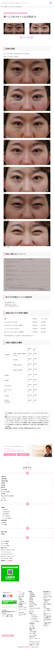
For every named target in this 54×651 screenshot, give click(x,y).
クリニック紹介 (22, 593)
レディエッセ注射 (5, 545)
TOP (1, 6)
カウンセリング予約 (10, 454)
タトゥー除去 (4, 524)
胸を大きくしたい (47, 613)
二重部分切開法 (4, 480)
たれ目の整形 (4, 489)
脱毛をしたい (46, 625)
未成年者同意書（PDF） (8, 635)
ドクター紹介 (21, 594)
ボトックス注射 (4, 543)
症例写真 (5, 6)
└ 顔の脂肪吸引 (33, 614)
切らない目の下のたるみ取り (7, 495)
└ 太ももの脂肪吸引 (34, 619)
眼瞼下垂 (3, 487)
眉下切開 (3, 493)
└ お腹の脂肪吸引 (33, 618)
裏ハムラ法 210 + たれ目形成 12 (15, 6)
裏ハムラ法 (3, 500)
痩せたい (45, 607)
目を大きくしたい (47, 594)
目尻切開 (3, 485)
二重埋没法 (3, 476)
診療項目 (30, 591)
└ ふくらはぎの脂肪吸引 (35, 621)
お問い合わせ (23, 454)
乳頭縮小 (3, 534)
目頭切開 (3, 483)
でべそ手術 (3, 522)
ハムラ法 (3, 498)
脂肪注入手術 (4, 547)
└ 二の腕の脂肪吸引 (34, 616)
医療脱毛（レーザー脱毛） (7, 560)
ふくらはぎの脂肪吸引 (7, 518)
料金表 (20, 598)
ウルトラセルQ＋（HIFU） (7, 558)
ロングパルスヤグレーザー (7, 554)
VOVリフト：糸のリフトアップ (8, 549)
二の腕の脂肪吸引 (6, 511)
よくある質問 (21, 601)
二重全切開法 (4, 478)
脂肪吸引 (3, 507)
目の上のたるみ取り (5, 491)
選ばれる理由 (21, 596)
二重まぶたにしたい (47, 593)
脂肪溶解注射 (4, 520)
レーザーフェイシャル (6, 552)
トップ (19, 591)
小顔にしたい (46, 602)
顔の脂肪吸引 (5, 509)
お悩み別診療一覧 (46, 591)
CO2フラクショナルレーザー (7, 556)
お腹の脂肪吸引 (5, 513)
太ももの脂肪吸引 (6, 516)
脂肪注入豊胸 (4, 531)
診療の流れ (21, 606)
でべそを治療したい (47, 608)
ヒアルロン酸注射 (5, 541)
